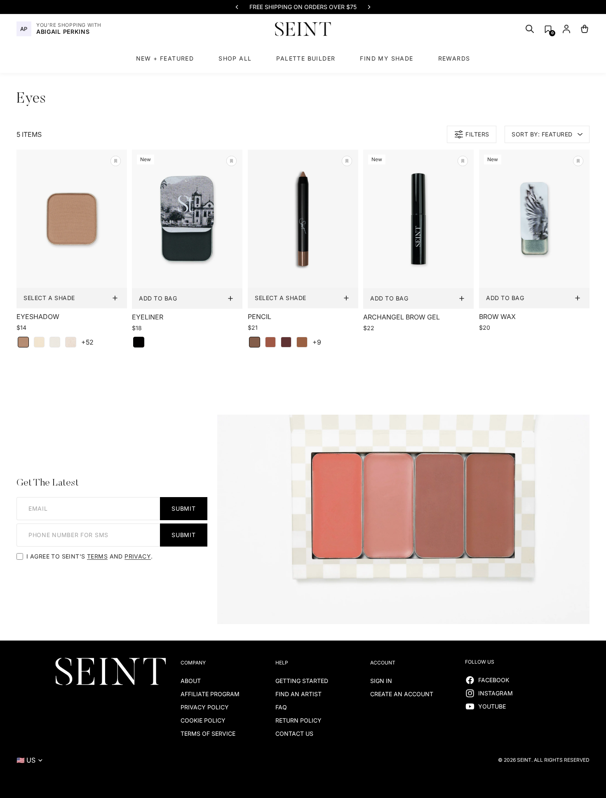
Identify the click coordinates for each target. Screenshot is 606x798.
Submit (183, 508)
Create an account (401, 693)
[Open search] (530, 29)
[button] (548, 29)
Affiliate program (210, 693)
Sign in (381, 680)
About (191, 680)
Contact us (294, 733)
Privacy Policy (205, 707)
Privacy (137, 556)
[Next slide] (369, 7)
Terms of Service (208, 733)
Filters (477, 134)
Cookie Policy (203, 720)
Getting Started (301, 680)
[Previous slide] (237, 7)
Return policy (298, 720)
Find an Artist (298, 693)
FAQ (281, 707)
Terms (97, 556)
